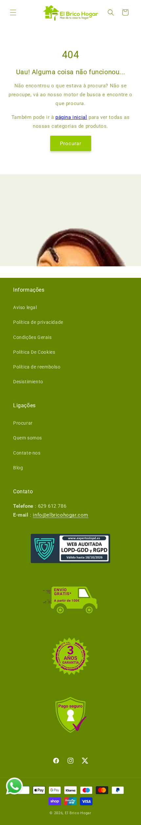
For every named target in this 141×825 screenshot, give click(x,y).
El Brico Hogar (78, 813)
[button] (13, 12)
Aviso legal (25, 307)
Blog (18, 467)
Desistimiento (28, 381)
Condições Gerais (32, 337)
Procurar (70, 143)
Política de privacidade (38, 322)
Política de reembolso (37, 366)
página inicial (71, 117)
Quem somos (27, 437)
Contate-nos (27, 453)
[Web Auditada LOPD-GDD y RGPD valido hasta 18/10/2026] (70, 548)
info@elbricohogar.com (60, 515)
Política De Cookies (34, 352)
